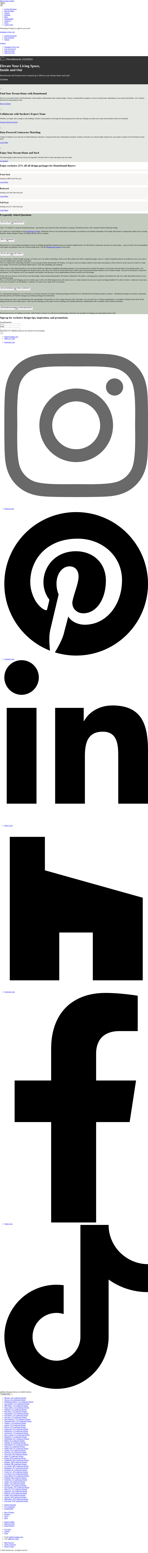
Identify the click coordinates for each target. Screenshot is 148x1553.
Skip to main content (7, 1)
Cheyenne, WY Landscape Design (16, 1501)
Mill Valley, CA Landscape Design (16, 1406)
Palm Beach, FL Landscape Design (16, 1445)
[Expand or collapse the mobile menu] (1, 5)
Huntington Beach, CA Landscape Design (18, 1402)
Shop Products (9, 1526)
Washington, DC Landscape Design (16, 1439)
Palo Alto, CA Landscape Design (15, 1411)
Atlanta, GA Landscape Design (15, 1450)
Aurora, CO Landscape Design (15, 1425)
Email (5, 322)
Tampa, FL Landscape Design (14, 1446)
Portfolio (7, 15)
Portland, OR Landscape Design (15, 1478)
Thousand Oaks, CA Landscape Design (18, 1421)
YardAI (6, 13)
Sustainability (9, 19)
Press (6, 1533)
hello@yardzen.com (11, 337)
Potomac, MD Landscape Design (15, 1462)
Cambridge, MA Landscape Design (16, 1460)
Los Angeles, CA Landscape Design (16, 1404)
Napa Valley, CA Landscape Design (16, 1408)
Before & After (9, 1524)
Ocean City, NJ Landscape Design (16, 1472)
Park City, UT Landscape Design (15, 1489)
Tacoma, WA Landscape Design (15, 1497)
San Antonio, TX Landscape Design (16, 1487)
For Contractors (9, 1507)
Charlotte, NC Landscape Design (15, 1470)
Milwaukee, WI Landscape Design (16, 1499)
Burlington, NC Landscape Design (16, 1468)
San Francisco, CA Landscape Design (17, 1419)
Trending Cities (6, 1394)
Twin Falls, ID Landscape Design (15, 1454)
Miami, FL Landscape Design (14, 1441)
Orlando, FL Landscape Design (15, 1443)
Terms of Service (10, 1545)
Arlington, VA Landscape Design (15, 1491)
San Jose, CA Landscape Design (15, 1417)
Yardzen (3, 43)
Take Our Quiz (9, 51)
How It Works (9, 11)
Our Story (7, 1529)
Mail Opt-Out (9, 1543)
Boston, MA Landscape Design (15, 1458)
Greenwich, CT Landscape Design (16, 1433)
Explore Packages (10, 9)
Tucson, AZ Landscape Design (15, 1400)
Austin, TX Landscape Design (14, 1482)
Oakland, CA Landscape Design (15, 1409)
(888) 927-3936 (9, 339)
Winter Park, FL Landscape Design (16, 1448)
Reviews (7, 1514)
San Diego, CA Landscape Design (16, 1415)
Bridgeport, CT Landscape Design (16, 1431)
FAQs (6, 23)
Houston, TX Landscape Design (15, 1485)
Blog (6, 17)
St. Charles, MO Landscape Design (16, 1466)
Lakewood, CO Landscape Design (16, 1429)
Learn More (4, 142)
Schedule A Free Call (7, 32)
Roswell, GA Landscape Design (15, 1452)
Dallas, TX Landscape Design (14, 1484)
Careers (7, 1531)
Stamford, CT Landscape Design (15, 1437)
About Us (7, 21)
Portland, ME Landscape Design (15, 1464)
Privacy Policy (9, 1546)
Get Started (4, 79)
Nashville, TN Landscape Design (15, 1480)
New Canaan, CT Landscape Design (17, 1435)
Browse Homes (5, 104)
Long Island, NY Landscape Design (16, 1476)
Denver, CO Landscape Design (15, 1427)
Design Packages (10, 1505)
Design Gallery (9, 1522)
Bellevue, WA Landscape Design (15, 1493)
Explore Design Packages (9, 122)
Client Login (8, 25)
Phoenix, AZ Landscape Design (15, 1398)
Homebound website (33, 231)
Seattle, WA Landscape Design (14, 1495)
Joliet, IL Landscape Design (13, 1456)
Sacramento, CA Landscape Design (16, 1413)
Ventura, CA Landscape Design (15, 1423)
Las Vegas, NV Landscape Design (16, 1474)
